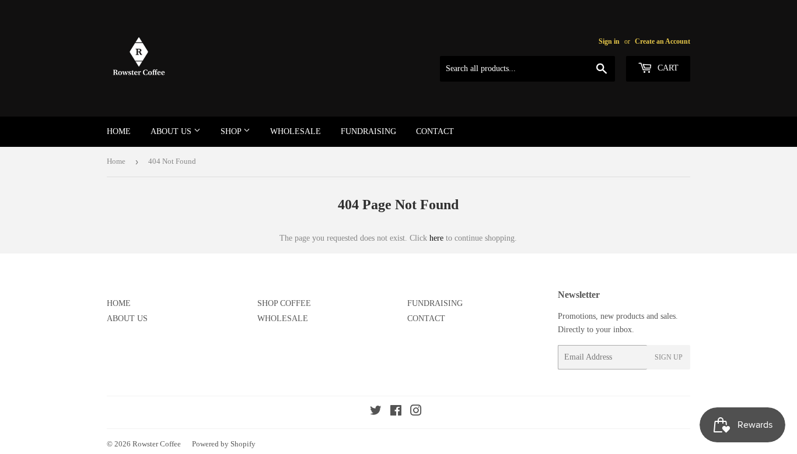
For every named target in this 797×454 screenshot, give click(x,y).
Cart (667, 68)
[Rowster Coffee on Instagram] (416, 412)
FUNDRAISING (368, 131)
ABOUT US (172, 131)
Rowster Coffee (156, 443)
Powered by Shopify (224, 443)
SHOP (232, 131)
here (436, 238)
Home (116, 161)
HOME (119, 131)
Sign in (609, 41)
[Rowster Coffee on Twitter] (376, 412)
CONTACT (435, 131)
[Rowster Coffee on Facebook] (396, 412)
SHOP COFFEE (284, 303)
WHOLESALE (295, 131)
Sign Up (669, 357)
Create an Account (662, 41)
